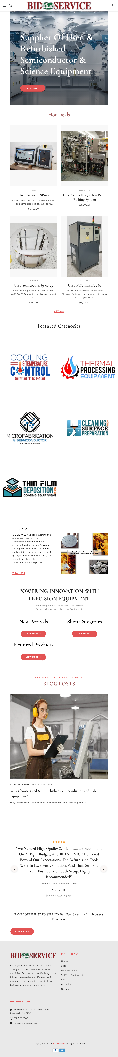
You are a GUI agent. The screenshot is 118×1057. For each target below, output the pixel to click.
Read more (16, 810)
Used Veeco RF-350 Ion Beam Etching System (84, 197)
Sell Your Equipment (72, 975)
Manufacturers (69, 970)
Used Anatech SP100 (33, 195)
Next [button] (104, 869)
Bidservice (84, 190)
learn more (22, 931)
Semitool (33, 280)
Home (64, 961)
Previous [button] (14, 869)
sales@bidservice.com (26, 1023)
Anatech (33, 190)
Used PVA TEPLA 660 (84, 285)
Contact (65, 988)
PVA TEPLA (84, 280)
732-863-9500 (21, 1018)
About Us (66, 984)
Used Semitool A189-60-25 (33, 285)
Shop (64, 965)
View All (59, 311)
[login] (112, 5)
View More (18, 573)
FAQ (63, 979)
